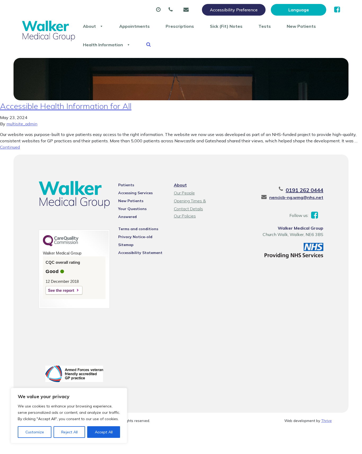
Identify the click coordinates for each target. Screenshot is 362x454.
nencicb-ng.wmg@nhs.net (296, 197)
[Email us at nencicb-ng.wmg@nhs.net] (187, 9)
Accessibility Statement (140, 252)
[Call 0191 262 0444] (172, 9)
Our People (184, 193)
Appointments (134, 26)
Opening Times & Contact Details (190, 201)
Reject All (69, 432)
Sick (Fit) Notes (226, 26)
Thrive (326, 420)
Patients (126, 185)
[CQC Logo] (60, 245)
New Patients (301, 26)
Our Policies (185, 216)
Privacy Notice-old (135, 236)
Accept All (104, 432)
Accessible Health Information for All (65, 106)
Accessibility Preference (234, 9)
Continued (10, 147)
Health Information (103, 44)
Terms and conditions (138, 228)
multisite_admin (21, 123)
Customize (34, 432)
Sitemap (126, 244)
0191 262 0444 (304, 190)
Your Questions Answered (132, 209)
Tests (264, 26)
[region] (69, 415)
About (89, 26)
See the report (61, 290)
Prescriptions (180, 26)
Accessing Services (135, 192)
